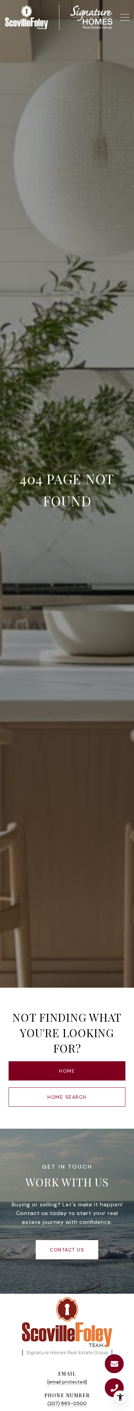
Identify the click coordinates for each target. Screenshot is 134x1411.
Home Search (67, 1097)
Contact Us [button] (67, 1250)
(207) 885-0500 (67, 1403)
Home (67, 1071)
